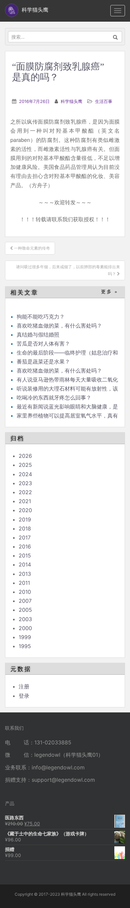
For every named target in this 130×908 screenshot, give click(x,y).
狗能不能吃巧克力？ (41, 316)
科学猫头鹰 (71, 101)
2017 (25, 537)
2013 (25, 573)
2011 (24, 582)
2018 (25, 528)
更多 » (109, 291)
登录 (24, 695)
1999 (25, 637)
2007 (25, 600)
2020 (25, 510)
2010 (25, 591)
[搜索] (115, 36)
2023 (25, 483)
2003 (25, 619)
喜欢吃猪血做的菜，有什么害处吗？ (59, 325)
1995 (25, 646)
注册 (24, 686)
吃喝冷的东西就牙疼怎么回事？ (54, 397)
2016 (25, 546)
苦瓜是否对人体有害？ (43, 343)
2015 (25, 555)
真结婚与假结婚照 (38, 334)
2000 (25, 628)
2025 (25, 464)
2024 (25, 474)
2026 (25, 456)
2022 (25, 492)
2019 (25, 519)
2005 (25, 609)
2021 (25, 501)
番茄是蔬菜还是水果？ (43, 361)
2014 (25, 564)
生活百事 (103, 101)
